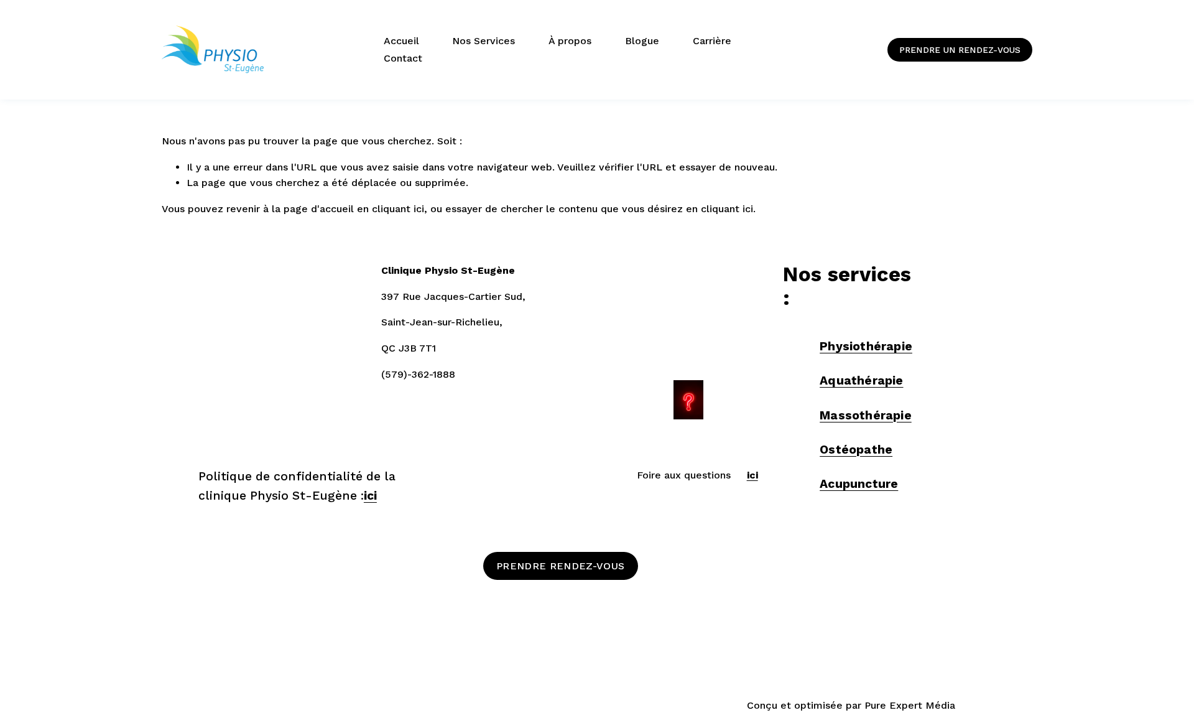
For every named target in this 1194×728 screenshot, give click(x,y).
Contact (403, 58)
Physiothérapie (866, 346)
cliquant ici (398, 209)
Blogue (642, 41)
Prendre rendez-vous (560, 566)
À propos (569, 41)
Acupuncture (859, 484)
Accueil (401, 41)
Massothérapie (866, 415)
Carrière (712, 41)
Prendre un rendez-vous (960, 50)
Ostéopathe (856, 449)
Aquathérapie (861, 380)
